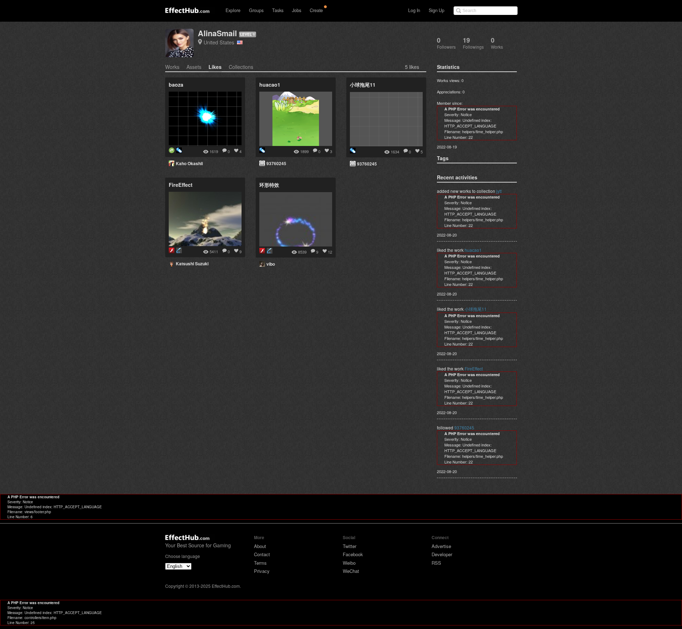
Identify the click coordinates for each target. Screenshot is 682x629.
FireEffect (474, 368)
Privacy (262, 571)
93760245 (276, 163)
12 (330, 252)
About (260, 546)
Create (316, 10)
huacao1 (473, 250)
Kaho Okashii (189, 163)
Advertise (441, 546)
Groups (256, 10)
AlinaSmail (217, 33)
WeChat (351, 571)
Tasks (277, 10)
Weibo (349, 562)
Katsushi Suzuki (192, 263)
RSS (436, 562)
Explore (233, 10)
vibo (270, 264)
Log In (414, 10)
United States (220, 42)
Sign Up (436, 10)
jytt (499, 191)
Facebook (353, 554)
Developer (442, 554)
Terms (260, 562)
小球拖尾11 (476, 309)
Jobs (296, 10)
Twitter (349, 546)
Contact (262, 554)
